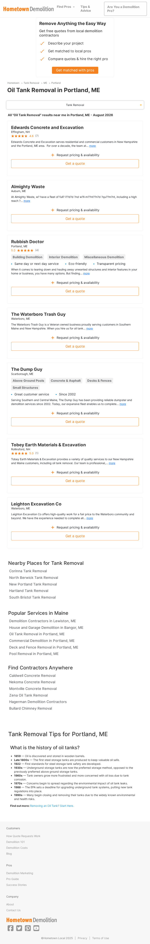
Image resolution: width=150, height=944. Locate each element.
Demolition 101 (15, 841)
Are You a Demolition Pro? (123, 9)
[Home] (28, 9)
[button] (10, 928)
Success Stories (16, 884)
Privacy (82, 938)
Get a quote (75, 163)
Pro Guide (12, 879)
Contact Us (13, 910)
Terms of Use (100, 938)
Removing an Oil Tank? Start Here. (52, 805)
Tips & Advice (85, 8)
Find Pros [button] (64, 7)
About (10, 904)
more (92, 145)
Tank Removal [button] (75, 105)
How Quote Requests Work (23, 836)
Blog (9, 853)
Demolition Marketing (19, 873)
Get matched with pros (75, 70)
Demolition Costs (17, 847)
